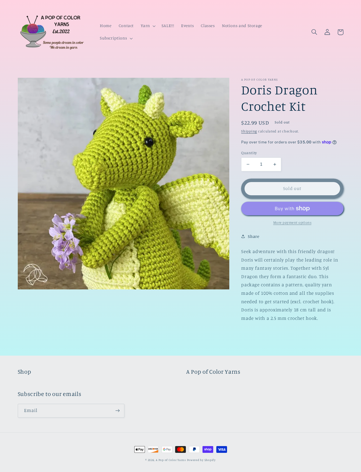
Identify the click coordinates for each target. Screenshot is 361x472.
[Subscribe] (117, 411)
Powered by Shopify (201, 460)
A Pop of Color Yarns (171, 460)
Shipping (249, 131)
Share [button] (253, 236)
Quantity (249, 152)
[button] (147, 26)
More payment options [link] (292, 222)
